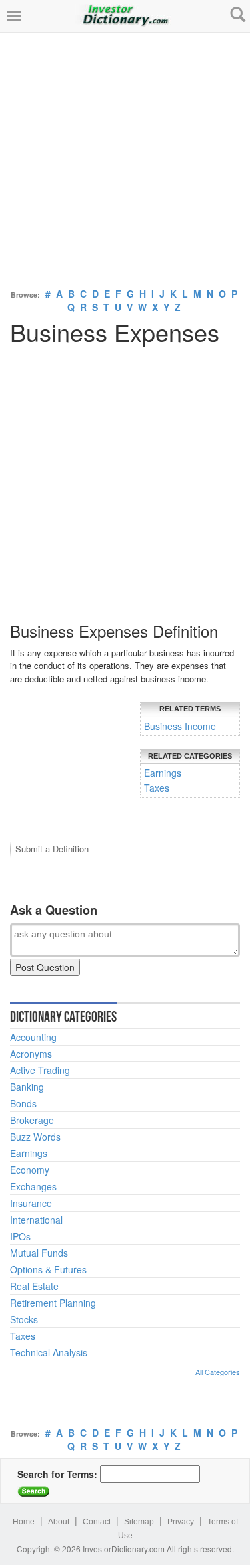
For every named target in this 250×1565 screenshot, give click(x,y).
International (36, 1219)
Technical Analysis (48, 1352)
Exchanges (33, 1186)
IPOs (20, 1236)
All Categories (217, 1371)
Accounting (33, 1037)
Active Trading (40, 1070)
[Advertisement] (125, 157)
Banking (27, 1086)
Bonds (23, 1103)
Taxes (156, 787)
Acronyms (31, 1053)
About (58, 1521)
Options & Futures (48, 1269)
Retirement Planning (53, 1302)
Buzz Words (35, 1136)
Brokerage (32, 1120)
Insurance (31, 1203)
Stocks (24, 1319)
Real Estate (34, 1286)
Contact (97, 1521)
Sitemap (139, 1521)
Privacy (180, 1521)
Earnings (162, 772)
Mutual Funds (39, 1252)
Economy (29, 1169)
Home (24, 1521)
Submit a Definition (52, 848)
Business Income (180, 726)
